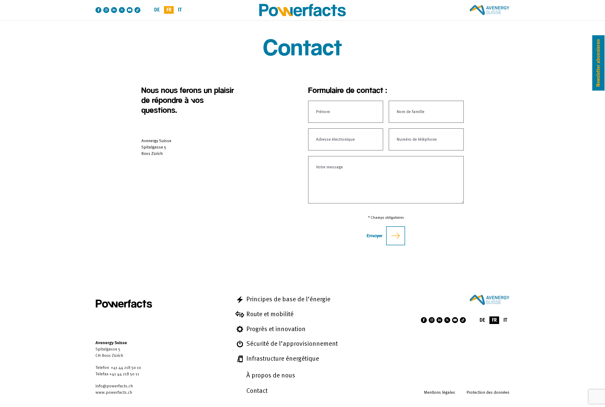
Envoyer (374, 235)
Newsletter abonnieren (598, 63)
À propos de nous (270, 375)
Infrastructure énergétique (282, 358)
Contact (257, 391)
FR (168, 10)
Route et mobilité (270, 314)
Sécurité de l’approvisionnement (292, 344)
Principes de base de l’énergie (288, 299)
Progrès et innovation (276, 329)
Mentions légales (439, 392)
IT (180, 10)
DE (157, 10)
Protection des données (488, 392)
